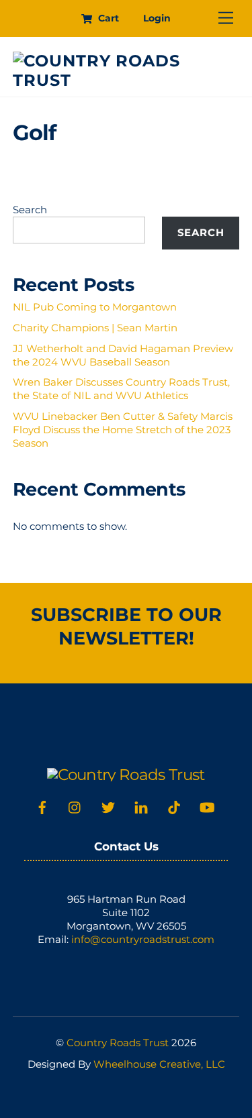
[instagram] (75, 806)
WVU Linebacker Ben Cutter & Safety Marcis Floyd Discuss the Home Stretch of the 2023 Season (123, 429)
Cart (107, 18)
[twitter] (108, 806)
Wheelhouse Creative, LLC (159, 1064)
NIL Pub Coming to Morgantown (95, 306)
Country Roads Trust (118, 1042)
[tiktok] (174, 806)
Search (30, 209)
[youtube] (207, 806)
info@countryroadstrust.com (142, 939)
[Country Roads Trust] (123, 80)
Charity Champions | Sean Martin (95, 327)
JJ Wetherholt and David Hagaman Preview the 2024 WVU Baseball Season (123, 355)
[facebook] (42, 806)
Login (157, 18)
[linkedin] (141, 806)
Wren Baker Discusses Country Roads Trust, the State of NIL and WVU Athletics (121, 389)
